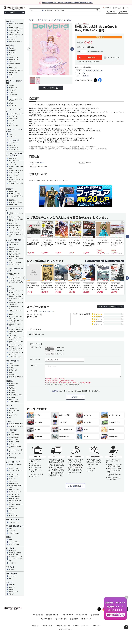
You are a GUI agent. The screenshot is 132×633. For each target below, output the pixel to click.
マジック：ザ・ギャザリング (16, 454)
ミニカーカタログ (13, 444)
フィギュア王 (12, 136)
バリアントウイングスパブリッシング (16, 292)
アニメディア (12, 90)
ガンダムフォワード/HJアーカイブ (16, 167)
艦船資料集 (11, 247)
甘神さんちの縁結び (14, 499)
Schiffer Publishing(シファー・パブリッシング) (16, 349)
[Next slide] (72, 49)
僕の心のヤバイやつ (14, 494)
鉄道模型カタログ (13, 383)
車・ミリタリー (13, 576)
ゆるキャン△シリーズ (14, 476)
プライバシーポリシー (47, 625)
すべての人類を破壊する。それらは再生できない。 (15, 553)
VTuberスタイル (13, 94)
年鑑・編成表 (12, 390)
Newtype (11, 85)
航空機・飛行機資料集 (14, 254)
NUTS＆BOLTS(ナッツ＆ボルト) (16, 307)
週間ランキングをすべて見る (94, 261)
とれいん (11, 55)
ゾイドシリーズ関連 (14, 232)
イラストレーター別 (14, 365)
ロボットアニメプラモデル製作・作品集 (16, 180)
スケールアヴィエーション (16, 34)
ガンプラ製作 (12, 158)
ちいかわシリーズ (13, 474)
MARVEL (11, 528)
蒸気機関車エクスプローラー (16, 64)
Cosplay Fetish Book (14, 542)
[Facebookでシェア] (100, 80)
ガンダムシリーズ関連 (14, 217)
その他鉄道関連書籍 (14, 402)
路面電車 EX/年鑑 (13, 59)
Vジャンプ (11, 121)
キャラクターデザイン (14, 410)
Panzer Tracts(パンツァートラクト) (16, 274)
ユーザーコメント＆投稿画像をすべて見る (110, 307)
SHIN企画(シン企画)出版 (15, 395)
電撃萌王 (11, 103)
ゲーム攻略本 (12, 374)
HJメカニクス (12, 164)
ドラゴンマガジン (13, 125)
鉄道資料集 (11, 388)
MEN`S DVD (12, 145)
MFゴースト (12, 513)
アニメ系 (11, 363)
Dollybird (86, 76)
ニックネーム (35, 359)
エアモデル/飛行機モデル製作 (16, 197)
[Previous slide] (29, 49)
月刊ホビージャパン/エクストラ (16, 24)
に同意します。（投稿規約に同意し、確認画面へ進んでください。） (76, 391)
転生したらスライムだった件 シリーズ (16, 505)
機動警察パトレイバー (14, 225)
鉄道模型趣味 (12, 50)
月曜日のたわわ (13, 508)
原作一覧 (11, 594)
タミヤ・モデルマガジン (15, 41)
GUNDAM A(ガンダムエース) (16, 114)
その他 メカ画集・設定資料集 (16, 235)
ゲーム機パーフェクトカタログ (16, 447)
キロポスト (11, 74)
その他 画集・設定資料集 (16, 377)
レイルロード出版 (13, 399)
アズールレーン (13, 481)
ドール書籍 (11, 432)
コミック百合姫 (13, 116)
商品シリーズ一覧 (13, 591)
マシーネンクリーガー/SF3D (16, 230)
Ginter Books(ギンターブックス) (16, 299)
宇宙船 (10, 134)
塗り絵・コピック (13, 415)
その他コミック (13, 515)
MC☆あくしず (12, 105)
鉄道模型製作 (12, 385)
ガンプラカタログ (13, 439)
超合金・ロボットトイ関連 (16, 426)
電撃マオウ (11, 123)
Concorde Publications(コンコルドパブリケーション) (16, 328)
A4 (84, 73)
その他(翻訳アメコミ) (14, 533)
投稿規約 (55, 391)
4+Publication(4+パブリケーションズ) (16, 321)
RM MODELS (12, 52)
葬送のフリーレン (13, 468)
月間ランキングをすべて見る (114, 261)
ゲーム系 (11, 368)
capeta (11, 511)
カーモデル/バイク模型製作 (16, 202)
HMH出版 (11, 289)
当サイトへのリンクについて (81, 625)
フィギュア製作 (13, 204)
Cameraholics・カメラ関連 (15, 451)
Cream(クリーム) (13, 143)
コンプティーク (13, 88)
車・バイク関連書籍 (14, 435)
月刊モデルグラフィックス (16, 28)
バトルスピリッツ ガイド (15, 557)
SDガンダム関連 (13, 223)
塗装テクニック (13, 177)
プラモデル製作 (13, 191)
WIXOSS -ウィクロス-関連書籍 (15, 560)
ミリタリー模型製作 (14, 242)
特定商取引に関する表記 (63, 625)
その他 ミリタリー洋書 (15, 357)
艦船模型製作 (12, 200)
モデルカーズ (12, 39)
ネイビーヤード (13, 37)
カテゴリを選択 (10, 12)
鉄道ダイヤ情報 (13, 68)
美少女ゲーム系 (13, 370)
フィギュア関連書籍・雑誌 (16, 424)
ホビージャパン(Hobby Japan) (93, 70)
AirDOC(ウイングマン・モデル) (15, 325)
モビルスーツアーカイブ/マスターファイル (16, 220)
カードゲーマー (13, 563)
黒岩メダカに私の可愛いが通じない (16, 501)
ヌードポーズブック (14, 544)
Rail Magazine (13, 62)
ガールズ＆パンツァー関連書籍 (16, 259)
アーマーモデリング (14, 32)
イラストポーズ (13, 408)
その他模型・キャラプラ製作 (16, 184)
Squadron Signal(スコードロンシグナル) (16, 353)
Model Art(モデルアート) (15, 30)
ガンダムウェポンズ (14, 173)
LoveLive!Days (13, 97)
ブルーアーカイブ (13, 483)
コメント (33, 365)
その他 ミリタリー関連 (15, 262)
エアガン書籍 (12, 458)
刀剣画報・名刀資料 (14, 437)
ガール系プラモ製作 (14, 175)
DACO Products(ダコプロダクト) (16, 332)
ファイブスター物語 (14, 489)
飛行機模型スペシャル (14, 256)
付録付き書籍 (12, 551)
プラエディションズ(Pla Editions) (15, 311)
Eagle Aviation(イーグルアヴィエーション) (16, 342)
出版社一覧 (11, 587)
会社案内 (34, 625)
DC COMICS (12, 531)
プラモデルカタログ (14, 442)
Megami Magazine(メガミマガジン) (16, 100)
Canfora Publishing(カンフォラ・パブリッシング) (16, 295)
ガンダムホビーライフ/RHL (16, 170)
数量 (78, 51)
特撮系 (10, 372)
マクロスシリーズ (13, 227)
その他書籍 (11, 569)
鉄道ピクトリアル (13, 57)
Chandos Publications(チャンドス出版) (16, 303)
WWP (10, 286)
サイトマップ (96, 625)
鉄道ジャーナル (13, 72)
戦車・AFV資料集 (13, 245)
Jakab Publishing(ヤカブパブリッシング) (16, 346)
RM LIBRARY (12, 392)
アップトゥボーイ (13, 147)
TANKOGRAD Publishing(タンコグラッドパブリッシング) (16, 282)
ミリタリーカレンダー (14, 264)
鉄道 (10, 578)
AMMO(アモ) (12, 314)
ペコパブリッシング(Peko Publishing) (15, 317)
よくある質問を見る (74, 486)
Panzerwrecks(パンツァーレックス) (16, 278)
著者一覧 (11, 589)
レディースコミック (14, 522)
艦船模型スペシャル (14, 249)
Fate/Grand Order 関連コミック (15, 486)
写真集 (10, 540)
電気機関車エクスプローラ (16, 70)
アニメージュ (12, 92)
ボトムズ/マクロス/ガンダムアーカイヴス (16, 161)
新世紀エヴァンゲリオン (15, 492)
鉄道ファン (11, 48)
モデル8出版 (12, 397)
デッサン (11, 413)
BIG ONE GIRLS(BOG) (14, 149)
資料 (10, 417)
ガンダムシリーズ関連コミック (16, 465)
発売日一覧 (11, 585)
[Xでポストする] (95, 80)
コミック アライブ (13, 118)
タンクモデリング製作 (14, 194)
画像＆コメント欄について (46, 311)
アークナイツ (12, 479)
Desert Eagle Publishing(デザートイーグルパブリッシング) (16, 337)
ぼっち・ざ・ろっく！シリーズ (16, 471)
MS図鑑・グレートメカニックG (16, 214)
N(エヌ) (11, 77)
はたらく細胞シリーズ (14, 496)
